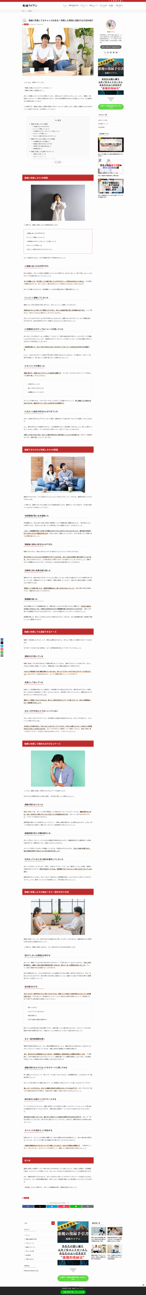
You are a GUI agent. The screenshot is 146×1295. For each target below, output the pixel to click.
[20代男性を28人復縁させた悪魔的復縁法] (30, 5)
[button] (28, 1206)
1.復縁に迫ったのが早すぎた (41, 126)
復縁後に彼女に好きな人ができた (42, 144)
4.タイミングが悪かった (40, 133)
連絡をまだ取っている (39, 154)
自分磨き (26, 24)
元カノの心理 (103, 120)
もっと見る (58, 162)
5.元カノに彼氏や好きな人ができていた (44, 136)
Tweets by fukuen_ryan (31, 1270)
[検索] (122, 1)
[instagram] (112, 1)
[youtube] (116, 1)
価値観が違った (37, 148)
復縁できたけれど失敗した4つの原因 (43, 139)
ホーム (28, 1235)
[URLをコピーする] (88, 1206)
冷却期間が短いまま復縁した (41, 141)
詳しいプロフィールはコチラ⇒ (111, 47)
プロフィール (30, 1243)
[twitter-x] (109, 1)
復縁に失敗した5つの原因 (39, 124)
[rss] (118, 1)
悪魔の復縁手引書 (31, 1239)
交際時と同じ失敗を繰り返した (42, 146)
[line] (114, 1)
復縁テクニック (104, 124)
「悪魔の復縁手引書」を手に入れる (72, 1292)
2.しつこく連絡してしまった (41, 129)
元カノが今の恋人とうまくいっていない (44, 159)
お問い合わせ (30, 1259)
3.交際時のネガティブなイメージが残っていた (46, 131)
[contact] (120, 1)
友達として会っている (39, 156)
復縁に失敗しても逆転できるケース (42, 151)
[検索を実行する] (53, 1223)
